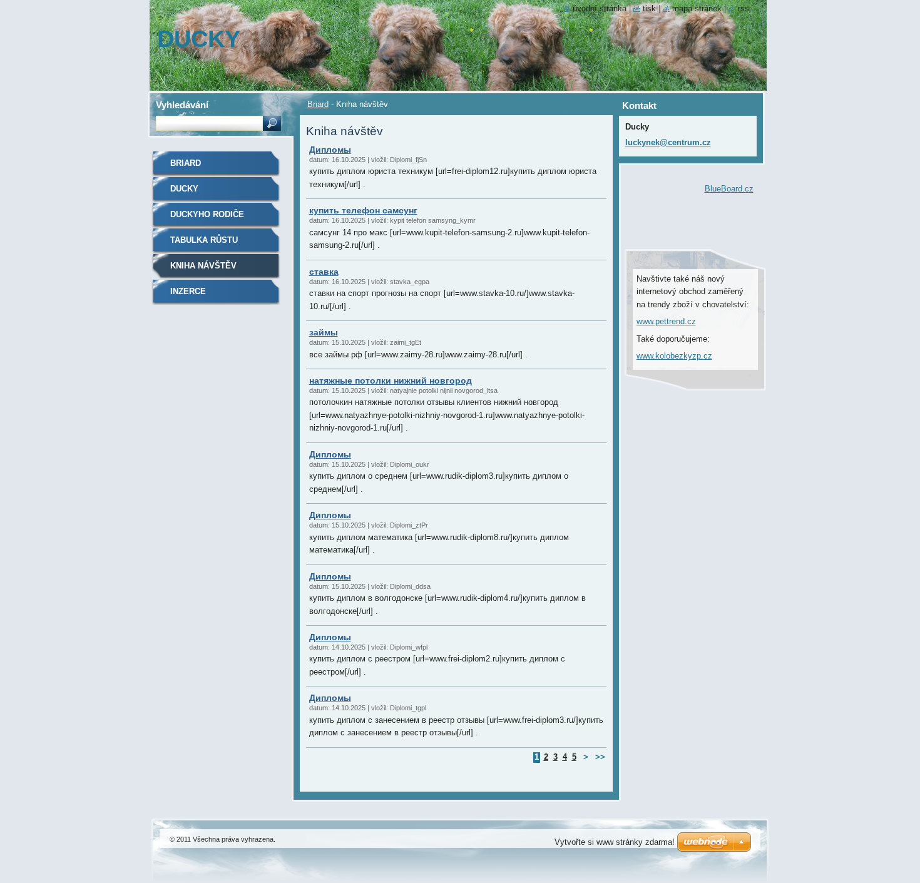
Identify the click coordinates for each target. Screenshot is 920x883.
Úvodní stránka (599, 8)
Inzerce (188, 291)
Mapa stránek (697, 8)
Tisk (649, 8)
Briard (318, 104)
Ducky (184, 188)
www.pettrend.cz (666, 321)
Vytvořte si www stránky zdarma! (615, 842)
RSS (743, 8)
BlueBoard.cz (729, 188)
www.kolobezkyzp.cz (674, 355)
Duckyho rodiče (207, 214)
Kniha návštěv (203, 265)
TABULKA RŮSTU (204, 240)
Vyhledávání (182, 105)
